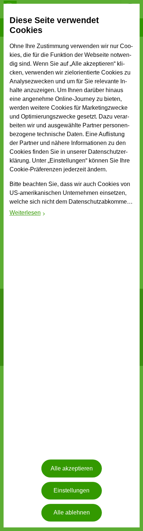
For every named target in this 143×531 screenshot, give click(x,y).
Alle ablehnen (72, 513)
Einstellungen (71, 490)
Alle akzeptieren (72, 468)
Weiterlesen (28, 214)
